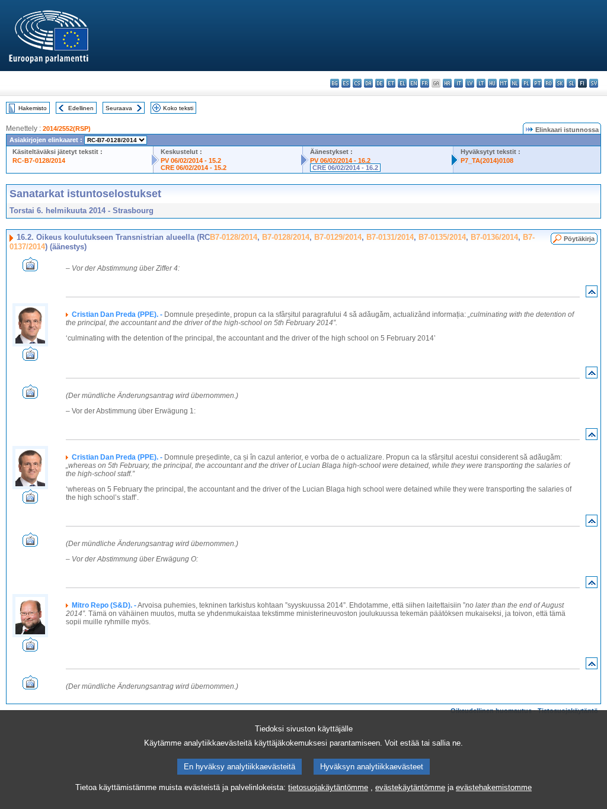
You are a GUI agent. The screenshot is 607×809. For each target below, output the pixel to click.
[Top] (591, 294)
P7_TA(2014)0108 (487, 160)
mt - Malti (503, 83)
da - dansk (368, 83)
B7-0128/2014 (233, 237)
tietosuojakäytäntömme (328, 787)
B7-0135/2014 (442, 237)
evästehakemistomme (494, 787)
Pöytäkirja (579, 238)
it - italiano (458, 83)
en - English (413, 83)
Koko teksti (178, 108)
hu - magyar (492, 83)
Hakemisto (32, 108)
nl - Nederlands (514, 83)
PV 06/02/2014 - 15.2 (191, 160)
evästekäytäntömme (410, 787)
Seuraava (119, 108)
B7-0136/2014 (494, 237)
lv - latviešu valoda (469, 83)
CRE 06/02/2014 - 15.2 (193, 167)
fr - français (424, 83)
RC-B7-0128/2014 (38, 160)
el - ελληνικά (402, 83)
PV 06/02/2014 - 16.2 (340, 160)
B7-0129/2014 (338, 237)
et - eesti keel (390, 83)
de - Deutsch (379, 83)
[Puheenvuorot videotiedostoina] (30, 268)
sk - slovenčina (559, 83)
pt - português (537, 83)
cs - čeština (357, 83)
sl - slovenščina (571, 83)
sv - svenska (593, 83)
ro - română (548, 83)
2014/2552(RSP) (67, 128)
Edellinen (81, 108)
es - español (345, 83)
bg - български (334, 83)
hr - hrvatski (447, 83)
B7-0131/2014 (390, 237)
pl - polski (526, 83)
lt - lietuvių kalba (481, 83)
